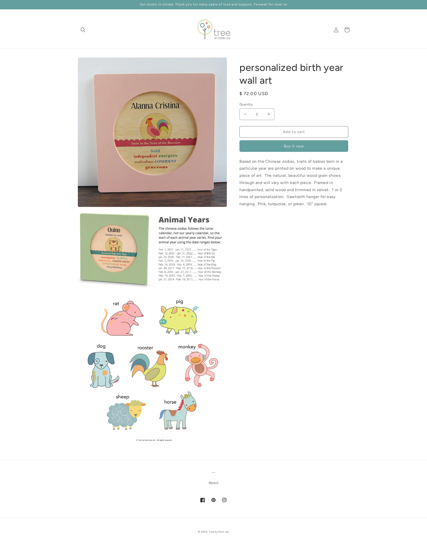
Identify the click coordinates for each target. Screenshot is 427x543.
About (214, 483)
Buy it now (294, 146)
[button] (83, 29)
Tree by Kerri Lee (219, 531)
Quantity (246, 104)
